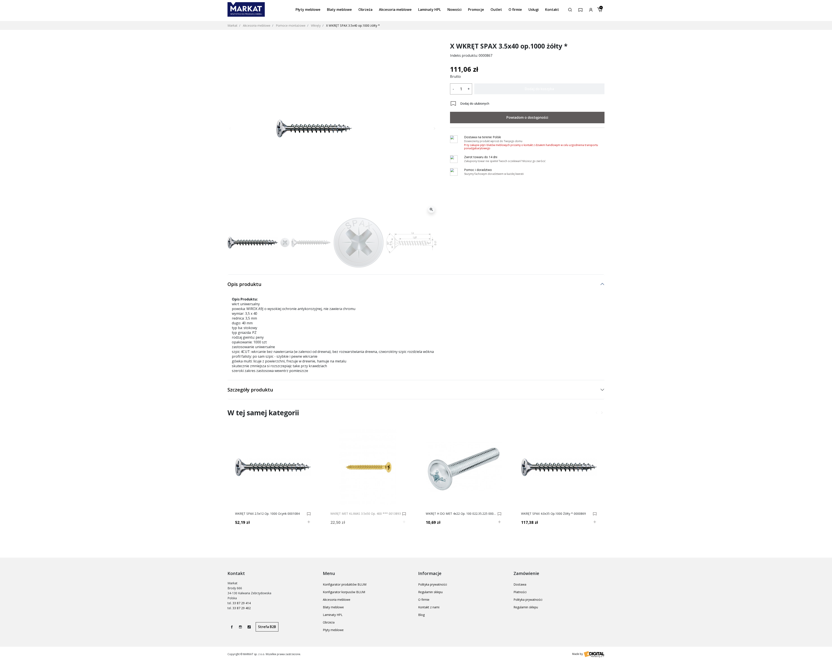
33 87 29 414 (241, 603)
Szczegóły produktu (250, 389)
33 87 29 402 (241, 608)
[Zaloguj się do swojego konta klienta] (591, 9)
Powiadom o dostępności (527, 117)
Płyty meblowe (333, 630)
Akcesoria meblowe (256, 25)
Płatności (520, 592)
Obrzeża (329, 622)
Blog (421, 615)
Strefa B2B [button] (267, 626)
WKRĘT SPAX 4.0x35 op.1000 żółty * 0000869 (553, 514)
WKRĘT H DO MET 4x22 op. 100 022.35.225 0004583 (461, 514)
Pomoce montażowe (291, 25)
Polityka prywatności (432, 584)
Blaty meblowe (333, 607)
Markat (232, 25)
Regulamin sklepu (430, 592)
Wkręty (316, 25)
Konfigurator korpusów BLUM (344, 592)
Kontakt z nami (428, 607)
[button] (570, 9)
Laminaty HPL (333, 615)
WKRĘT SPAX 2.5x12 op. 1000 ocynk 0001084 (267, 514)
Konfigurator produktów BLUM (344, 584)
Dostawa (520, 584)
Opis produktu (244, 284)
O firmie (423, 599)
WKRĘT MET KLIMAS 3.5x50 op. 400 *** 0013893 (365, 514)
